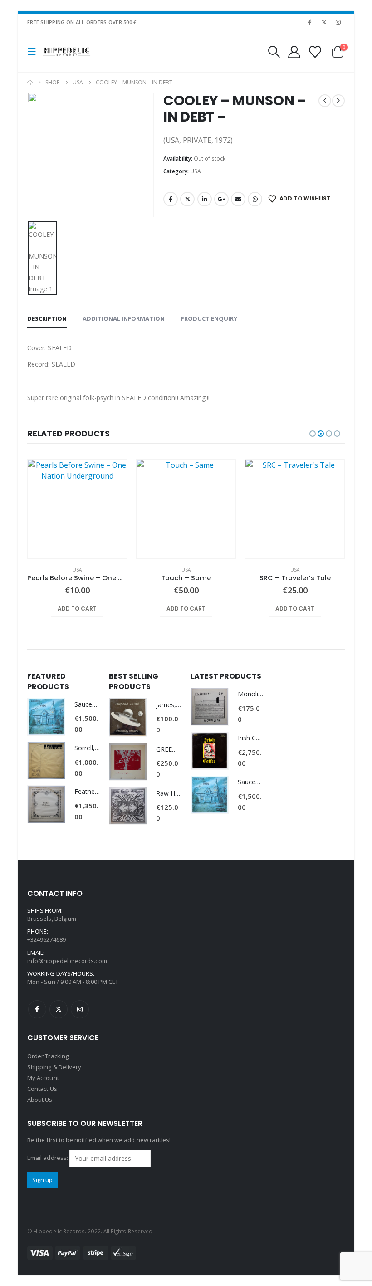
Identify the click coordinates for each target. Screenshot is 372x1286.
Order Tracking (48, 1056)
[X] (324, 22)
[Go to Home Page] (30, 82)
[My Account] (294, 52)
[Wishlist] (315, 52)
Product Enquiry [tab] (209, 318)
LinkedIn (204, 199)
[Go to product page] (77, 509)
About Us (40, 1099)
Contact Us (42, 1089)
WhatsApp (255, 199)
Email (238, 199)
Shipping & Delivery (54, 1067)
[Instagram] (338, 22)
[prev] (324, 100)
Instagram (80, 1009)
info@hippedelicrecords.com (67, 961)
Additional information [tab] (124, 318)
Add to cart (77, 608)
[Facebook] (310, 22)
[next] (338, 100)
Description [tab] (47, 318)
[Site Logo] (67, 52)
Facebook (170, 199)
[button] (34, 51)
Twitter (187, 199)
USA (195, 171)
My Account (43, 1078)
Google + (221, 199)
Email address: (48, 1158)
